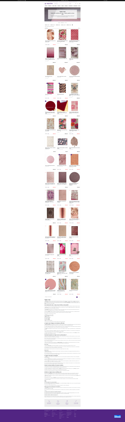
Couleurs (59, 5)
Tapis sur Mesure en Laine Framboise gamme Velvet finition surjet (62, 113)
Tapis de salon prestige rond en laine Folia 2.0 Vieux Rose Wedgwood (73, 184)
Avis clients (68, 415)
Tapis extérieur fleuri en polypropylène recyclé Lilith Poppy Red (62, 273)
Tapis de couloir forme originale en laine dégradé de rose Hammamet (50, 237)
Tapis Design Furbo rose (48, 76)
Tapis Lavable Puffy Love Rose (61, 76)
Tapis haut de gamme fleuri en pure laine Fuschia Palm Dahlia (62, 41)
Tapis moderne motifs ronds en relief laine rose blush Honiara (61, 237)
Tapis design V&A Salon (60, 94)
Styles (62, 5)
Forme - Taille (54, 5)
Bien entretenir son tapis (69, 413)
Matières (50, 5)
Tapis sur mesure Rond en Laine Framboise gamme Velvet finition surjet (50, 113)
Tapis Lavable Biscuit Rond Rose (50, 165)
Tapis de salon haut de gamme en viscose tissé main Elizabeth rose (50, 183)
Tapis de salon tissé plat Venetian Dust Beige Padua (50, 273)
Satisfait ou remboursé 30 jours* (67, 404)
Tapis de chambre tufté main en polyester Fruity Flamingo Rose (74, 112)
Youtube (75, 415)
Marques (66, 5)
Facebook (75, 413)
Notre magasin (105, 0)
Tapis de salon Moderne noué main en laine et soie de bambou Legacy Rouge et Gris (74, 202)
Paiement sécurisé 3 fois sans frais (58, 404)
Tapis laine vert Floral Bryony (73, 290)
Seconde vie (70, 5)
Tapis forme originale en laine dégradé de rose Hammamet (61, 219)
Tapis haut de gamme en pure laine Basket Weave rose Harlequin (74, 41)
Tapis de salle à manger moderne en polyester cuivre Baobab (74, 166)
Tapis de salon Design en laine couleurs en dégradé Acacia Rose (50, 59)
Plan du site (60, 416)
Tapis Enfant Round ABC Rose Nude (74, 76)
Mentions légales (61, 415)
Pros (79, 5)
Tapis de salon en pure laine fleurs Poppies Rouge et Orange (74, 130)
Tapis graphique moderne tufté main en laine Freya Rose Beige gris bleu (74, 95)
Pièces (46, 5)
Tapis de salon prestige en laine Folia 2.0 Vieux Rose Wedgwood (62, 183)
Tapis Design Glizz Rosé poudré (61, 165)
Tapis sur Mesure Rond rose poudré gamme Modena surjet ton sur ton (50, 290)
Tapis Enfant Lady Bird (48, 94)
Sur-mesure (75, 5)
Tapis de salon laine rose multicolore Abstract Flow (61, 290)
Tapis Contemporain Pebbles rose (62, 58)
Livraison (60, 413)
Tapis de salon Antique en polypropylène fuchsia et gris (49, 201)
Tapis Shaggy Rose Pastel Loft (49, 254)
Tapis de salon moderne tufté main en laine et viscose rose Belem (74, 219)
